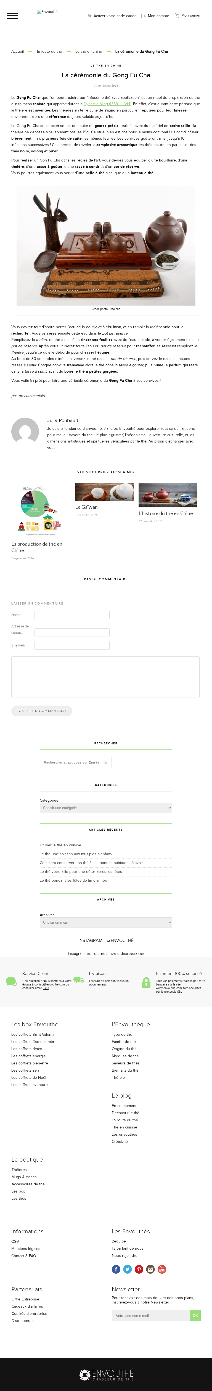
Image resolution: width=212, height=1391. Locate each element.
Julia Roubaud (62, 420)
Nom (16, 615)
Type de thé (122, 1034)
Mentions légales (25, 1249)
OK (195, 1315)
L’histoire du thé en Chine (166, 513)
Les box (18, 1191)
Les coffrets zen (25, 1070)
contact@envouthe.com (50, 984)
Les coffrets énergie (28, 1056)
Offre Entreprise (25, 1299)
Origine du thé (124, 1049)
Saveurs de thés (126, 1063)
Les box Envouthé (34, 1024)
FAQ (46, 988)
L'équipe (119, 1241)
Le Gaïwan (86, 507)
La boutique (27, 1159)
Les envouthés (124, 1134)
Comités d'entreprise (29, 1313)
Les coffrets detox (26, 1049)
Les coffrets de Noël (28, 1077)
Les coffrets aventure (29, 1085)
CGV (15, 1241)
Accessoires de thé (28, 1184)
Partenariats (27, 1289)
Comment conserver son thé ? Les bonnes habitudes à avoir (91, 863)
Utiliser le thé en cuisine (60, 845)
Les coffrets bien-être (29, 1063)
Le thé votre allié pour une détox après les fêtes (81, 872)
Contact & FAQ (23, 1256)
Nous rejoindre (124, 1256)
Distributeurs (23, 1321)
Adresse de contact (20, 629)
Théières (19, 1170)
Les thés (19, 1198)
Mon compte (158, 16)
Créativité (120, 1142)
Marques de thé (125, 1056)
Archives (47, 915)
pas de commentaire (28, 396)
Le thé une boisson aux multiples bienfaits (76, 854)
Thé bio (118, 1077)
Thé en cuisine (124, 1127)
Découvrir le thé (125, 1113)
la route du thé (49, 51)
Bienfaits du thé (125, 1070)
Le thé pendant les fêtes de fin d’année (73, 880)
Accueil (17, 51)
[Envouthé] (47, 18)
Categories (49, 800)
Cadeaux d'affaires (27, 1306)
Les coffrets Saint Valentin (33, 1034)
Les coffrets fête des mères (35, 1042)
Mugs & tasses (24, 1177)
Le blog (122, 1095)
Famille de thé (124, 1042)
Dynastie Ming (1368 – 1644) (107, 104)
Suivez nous (136, 954)
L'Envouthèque (131, 1024)
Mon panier (191, 15)
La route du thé (125, 1120)
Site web (18, 645)
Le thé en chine (88, 51)
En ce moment (124, 1106)
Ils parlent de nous (128, 1248)
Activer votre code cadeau (116, 16)
